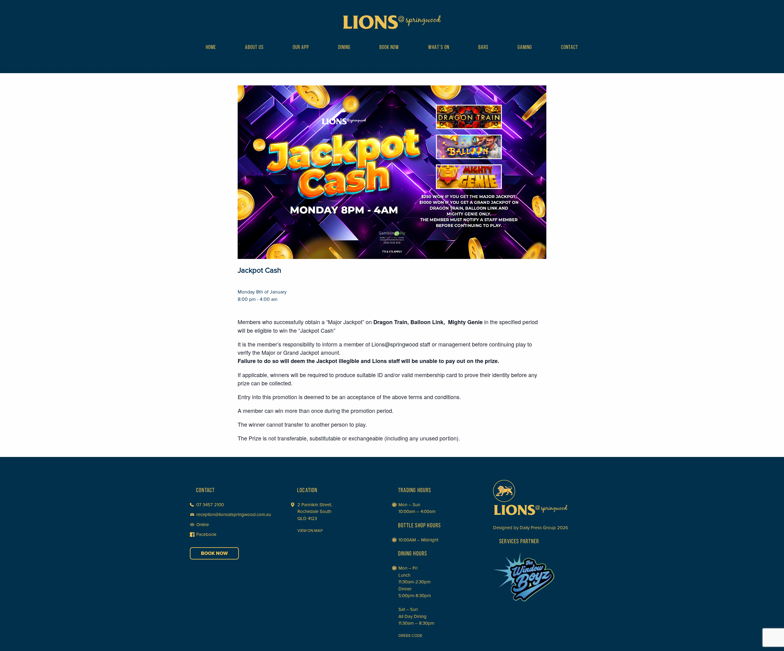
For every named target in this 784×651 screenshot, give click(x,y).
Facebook (206, 534)
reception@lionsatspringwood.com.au (233, 514)
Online (202, 524)
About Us (254, 48)
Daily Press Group (538, 527)
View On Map (310, 530)
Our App (301, 48)
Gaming (525, 48)
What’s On (438, 48)
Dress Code (410, 635)
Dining (344, 48)
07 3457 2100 (210, 504)
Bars (483, 48)
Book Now (389, 48)
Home (211, 48)
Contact (569, 48)
